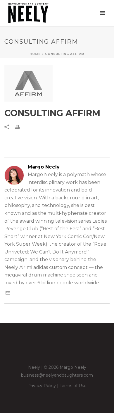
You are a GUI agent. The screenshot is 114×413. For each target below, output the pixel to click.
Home (35, 54)
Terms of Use (73, 385)
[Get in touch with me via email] (8, 293)
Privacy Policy (41, 385)
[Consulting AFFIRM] (57, 83)
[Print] (20, 127)
